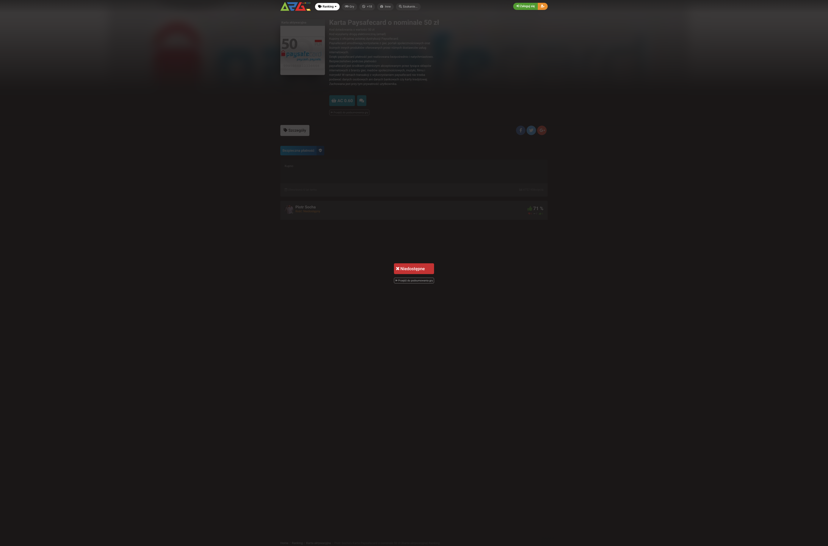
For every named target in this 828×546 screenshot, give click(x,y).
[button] (408, 6)
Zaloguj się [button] (527, 6)
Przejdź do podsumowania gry (415, 280)
